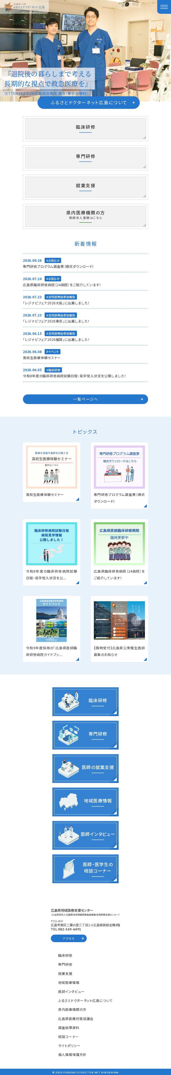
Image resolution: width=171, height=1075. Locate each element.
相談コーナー (68, 1036)
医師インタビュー (71, 991)
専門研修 (65, 964)
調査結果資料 (68, 1027)
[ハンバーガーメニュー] (164, 7)
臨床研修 (65, 955)
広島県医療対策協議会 (76, 1018)
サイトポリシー (69, 1045)
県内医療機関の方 (72, 1009)
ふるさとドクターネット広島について (85, 1000)
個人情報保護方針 (72, 1054)
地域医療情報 (68, 982)
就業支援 (65, 973)
